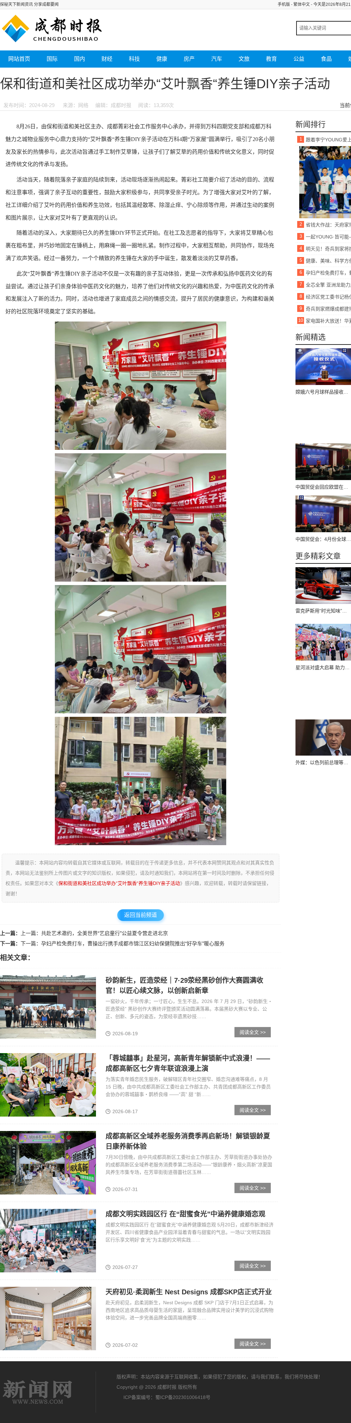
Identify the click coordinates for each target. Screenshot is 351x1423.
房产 (189, 59)
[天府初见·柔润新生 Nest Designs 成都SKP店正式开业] (48, 1318)
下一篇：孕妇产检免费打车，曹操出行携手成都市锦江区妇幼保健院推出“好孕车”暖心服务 (123, 943)
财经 (106, 59)
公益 (298, 59)
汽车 (216, 59)
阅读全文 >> (253, 1032)
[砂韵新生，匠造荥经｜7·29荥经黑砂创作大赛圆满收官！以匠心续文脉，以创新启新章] (48, 1006)
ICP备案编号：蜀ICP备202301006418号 (166, 1397)
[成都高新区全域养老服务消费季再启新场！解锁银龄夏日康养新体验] (48, 1162)
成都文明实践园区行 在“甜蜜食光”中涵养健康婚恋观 (185, 1214)
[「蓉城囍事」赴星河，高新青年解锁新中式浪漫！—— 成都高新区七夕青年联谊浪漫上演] (48, 1084)
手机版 (284, 4)
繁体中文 (301, 4)
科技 (134, 59)
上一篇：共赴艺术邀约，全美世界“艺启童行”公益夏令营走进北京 (94, 933)
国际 (52, 59)
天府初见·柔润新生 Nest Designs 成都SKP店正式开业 (189, 1292)
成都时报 (37, 1392)
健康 (161, 59)
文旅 (244, 59)
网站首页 (19, 59)
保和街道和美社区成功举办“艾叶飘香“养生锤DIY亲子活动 (119, 883)
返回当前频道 (140, 915)
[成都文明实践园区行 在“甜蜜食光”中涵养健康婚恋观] (48, 1240)
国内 (79, 59)
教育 (271, 59)
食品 (326, 59)
